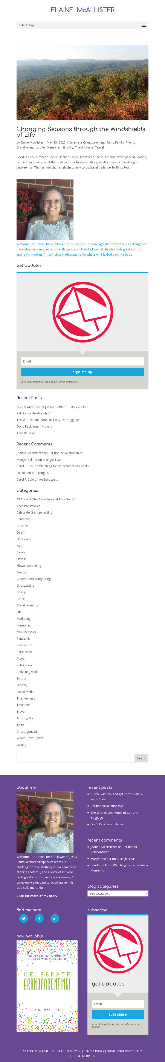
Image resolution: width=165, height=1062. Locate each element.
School (21, 678)
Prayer (21, 658)
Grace (21, 599)
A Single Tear (26, 433)
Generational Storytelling (34, 579)
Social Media (25, 692)
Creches (22, 526)
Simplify (68, 147)
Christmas (24, 519)
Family (119, 142)
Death (21, 532)
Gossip (21, 592)
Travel (99, 147)
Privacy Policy (94, 1051)
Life (42, 147)
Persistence (25, 645)
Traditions (24, 705)
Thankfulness (84, 147)
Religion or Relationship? (33, 413)
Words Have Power (30, 738)
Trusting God (26, 718)
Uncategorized (27, 731)
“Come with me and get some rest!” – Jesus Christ (51, 406)
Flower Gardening (29, 566)
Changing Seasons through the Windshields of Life (81, 132)
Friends (131, 142)
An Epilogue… (41, 473)
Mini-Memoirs (26, 632)
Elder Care (24, 539)
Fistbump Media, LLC (82, 1056)
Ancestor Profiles (28, 506)
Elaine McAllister (32, 142)
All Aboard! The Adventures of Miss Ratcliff (46, 499)
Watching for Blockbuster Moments (64, 466)
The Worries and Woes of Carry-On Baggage (48, 420)
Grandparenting (27, 147)
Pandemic (23, 638)
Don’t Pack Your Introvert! (34, 426)
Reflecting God (27, 672)
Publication (24, 665)
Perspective (25, 652)
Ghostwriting (25, 585)
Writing (21, 745)
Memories (54, 147)
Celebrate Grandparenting (87, 142)
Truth (20, 725)
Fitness (21, 559)
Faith (109, 142)
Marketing (24, 619)
